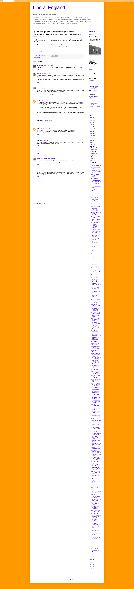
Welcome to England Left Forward (95, 232)
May (92, 160)
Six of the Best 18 (94, 485)
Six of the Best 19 (94, 461)
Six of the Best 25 (94, 277)
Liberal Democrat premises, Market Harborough (95, 200)
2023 (91, 122)
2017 (91, 133)
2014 (91, 139)
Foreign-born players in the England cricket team (96, 481)
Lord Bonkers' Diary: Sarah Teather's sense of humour (95, 347)
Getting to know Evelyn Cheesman (96, 478)
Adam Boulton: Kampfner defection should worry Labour (96, 451)
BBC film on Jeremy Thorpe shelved (95, 344)
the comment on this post (45, 44)
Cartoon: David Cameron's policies (95, 415)
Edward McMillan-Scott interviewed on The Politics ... (96, 380)
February (93, 555)
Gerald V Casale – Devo (94, 97)
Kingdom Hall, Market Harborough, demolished (95, 376)
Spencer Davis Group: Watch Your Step (95, 195)
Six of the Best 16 (94, 548)
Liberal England (49, 7)
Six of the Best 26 (94, 252)
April (92, 162)
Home (58, 201)
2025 (91, 119)
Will (37, 100)
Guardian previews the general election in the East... (96, 213)
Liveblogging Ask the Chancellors (95, 190)
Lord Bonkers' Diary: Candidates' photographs (95, 292)
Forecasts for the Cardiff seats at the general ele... (96, 444)
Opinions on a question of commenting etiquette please (96, 388)
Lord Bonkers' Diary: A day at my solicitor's (95, 323)
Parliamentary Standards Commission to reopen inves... (94, 226)
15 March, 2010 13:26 (43, 140)
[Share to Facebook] (56, 56)
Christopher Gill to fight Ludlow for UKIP (96, 434)
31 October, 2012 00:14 (47, 169)
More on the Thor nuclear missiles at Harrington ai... (95, 372)
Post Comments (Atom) (43, 203)
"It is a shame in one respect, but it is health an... (95, 175)
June (92, 158)
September (93, 153)
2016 (91, 135)
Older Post (81, 201)
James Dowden (40, 65)
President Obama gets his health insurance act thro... (96, 263)
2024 (91, 120)
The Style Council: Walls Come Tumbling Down (95, 280)
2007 (91, 562)
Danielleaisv (39, 169)
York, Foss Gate (93, 87)
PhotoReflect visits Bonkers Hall (95, 275)
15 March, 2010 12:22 (45, 128)
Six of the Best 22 (94, 369)
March (92, 164)
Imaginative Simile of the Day (95, 441)
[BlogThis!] (53, 56)
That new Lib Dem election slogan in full (96, 425)
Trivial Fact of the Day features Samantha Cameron (95, 401)
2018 (91, 131)
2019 (91, 130)
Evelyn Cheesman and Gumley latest (96, 455)
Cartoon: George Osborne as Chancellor (94, 296)
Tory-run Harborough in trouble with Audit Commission (96, 516)
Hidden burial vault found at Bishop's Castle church (95, 507)
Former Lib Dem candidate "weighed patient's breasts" (96, 357)
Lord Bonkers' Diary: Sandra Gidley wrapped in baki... (95, 338)
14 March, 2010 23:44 (47, 120)
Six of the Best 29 (94, 178)
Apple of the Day (94, 494)
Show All (99, 111)
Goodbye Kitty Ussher (95, 266)
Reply (38, 69)
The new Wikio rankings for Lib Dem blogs (96, 492)
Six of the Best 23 (94, 341)
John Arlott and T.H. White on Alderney (95, 448)
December (93, 147)
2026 (91, 117)
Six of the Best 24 (94, 302)
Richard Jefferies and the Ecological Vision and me (96, 319)
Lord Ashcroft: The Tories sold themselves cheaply (96, 551)
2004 (91, 568)
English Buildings (94, 86)
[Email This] (51, 56)
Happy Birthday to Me (95, 229)
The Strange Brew (94, 96)
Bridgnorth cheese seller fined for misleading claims (95, 331)
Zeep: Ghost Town (95, 394)
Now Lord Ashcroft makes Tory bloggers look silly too (96, 537)
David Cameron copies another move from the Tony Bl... (96, 269)
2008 (91, 561)
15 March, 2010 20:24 (50, 158)
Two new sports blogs (95, 206)
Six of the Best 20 (94, 431)
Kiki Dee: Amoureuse (95, 484)
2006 (91, 564)
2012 (91, 142)
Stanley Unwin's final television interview (95, 354)
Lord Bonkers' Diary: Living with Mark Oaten (95, 366)
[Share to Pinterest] (57, 56)
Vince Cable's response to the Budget (96, 239)
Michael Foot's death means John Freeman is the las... (96, 523)
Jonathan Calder (40, 158)
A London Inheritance (95, 106)
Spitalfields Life (93, 90)
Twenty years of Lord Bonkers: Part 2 (95, 392)
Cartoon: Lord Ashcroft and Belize (95, 497)
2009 (91, 559)
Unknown (39, 128)
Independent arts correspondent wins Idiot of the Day (95, 488)
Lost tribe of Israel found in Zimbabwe (96, 500)
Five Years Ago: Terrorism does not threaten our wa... (95, 397)
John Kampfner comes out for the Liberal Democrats (95, 468)
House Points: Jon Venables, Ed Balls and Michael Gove (95, 428)
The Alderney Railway (95, 475)
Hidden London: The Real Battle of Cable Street (96, 186)
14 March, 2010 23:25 (43, 100)
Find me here (91, 75)
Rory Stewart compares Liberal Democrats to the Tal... (96, 245)
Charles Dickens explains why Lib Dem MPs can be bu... (95, 327)
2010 (91, 146)
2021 (91, 126)
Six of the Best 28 (94, 197)
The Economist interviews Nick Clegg (95, 437)
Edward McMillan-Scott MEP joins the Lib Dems (96, 421)
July (92, 156)
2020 (91, 128)
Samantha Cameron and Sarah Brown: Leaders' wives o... (95, 384)
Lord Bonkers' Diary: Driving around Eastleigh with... (95, 309)
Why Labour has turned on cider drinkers (96, 242)
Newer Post (35, 201)
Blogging (38, 57)
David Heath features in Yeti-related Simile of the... (96, 249)
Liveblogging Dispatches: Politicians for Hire (95, 259)
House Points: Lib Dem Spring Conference (96, 313)
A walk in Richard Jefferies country (95, 530)
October (93, 151)
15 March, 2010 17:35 (47, 149)
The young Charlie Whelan (95, 316)
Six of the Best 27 (94, 222)
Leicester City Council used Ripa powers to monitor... (96, 171)
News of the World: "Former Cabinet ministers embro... (95, 288)
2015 (91, 137)
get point (38, 134)
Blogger (72, 579)
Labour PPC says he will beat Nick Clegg (96, 335)
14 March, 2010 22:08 (46, 73)
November (93, 149)
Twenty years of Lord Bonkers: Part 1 (95, 412)
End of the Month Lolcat (96, 165)
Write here (91, 69)
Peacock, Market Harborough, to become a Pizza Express (95, 362)
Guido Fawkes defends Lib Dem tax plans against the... (96, 408)
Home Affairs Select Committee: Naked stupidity (95, 235)
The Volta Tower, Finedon (94, 520)
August (92, 155)
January (93, 557)
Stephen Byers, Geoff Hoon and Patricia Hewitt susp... (95, 255)
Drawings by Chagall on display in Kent (95, 543)
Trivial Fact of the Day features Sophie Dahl (96, 181)
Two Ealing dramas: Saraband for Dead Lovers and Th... (95, 458)
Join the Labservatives (95, 183)
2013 (91, 140)
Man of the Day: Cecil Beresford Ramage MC (95, 305)
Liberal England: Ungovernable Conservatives (94, 209)
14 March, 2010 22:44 (46, 87)
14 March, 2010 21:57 (48, 65)
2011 (91, 144)
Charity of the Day (95, 418)
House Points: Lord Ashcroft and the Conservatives (95, 503)
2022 (91, 124)
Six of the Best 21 (94, 417)
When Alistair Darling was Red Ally (95, 192)
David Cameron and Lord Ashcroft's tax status (95, 472)
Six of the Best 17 (94, 513)
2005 (91, 566)
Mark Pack (39, 73)
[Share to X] (54, 56)
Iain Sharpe (39, 87)
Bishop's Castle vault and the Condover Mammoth (95, 464)
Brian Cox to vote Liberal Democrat (95, 405)
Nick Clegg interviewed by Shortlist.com (96, 511)
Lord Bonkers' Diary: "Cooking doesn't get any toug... (96, 284)
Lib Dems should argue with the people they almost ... (96, 533)
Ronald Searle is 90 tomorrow (95, 541)
